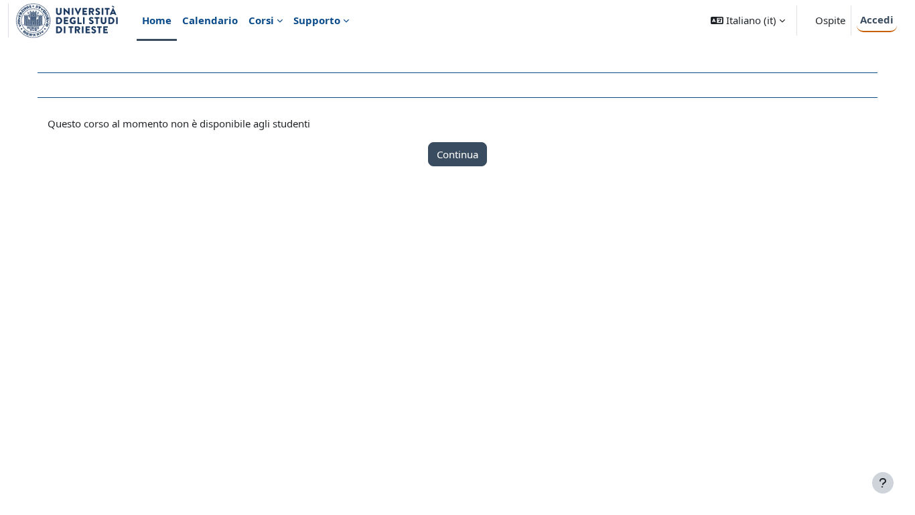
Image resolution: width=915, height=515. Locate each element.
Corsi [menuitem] (261, 20)
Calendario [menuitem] (210, 20)
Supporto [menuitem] (316, 20)
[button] (748, 20)
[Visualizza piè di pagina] (883, 483)
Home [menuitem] (156, 20)
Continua (457, 154)
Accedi (877, 19)
